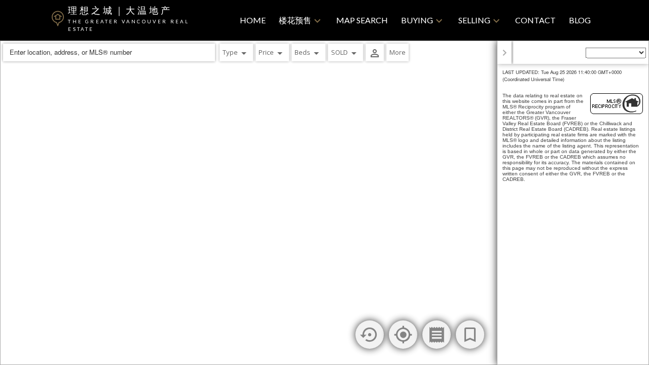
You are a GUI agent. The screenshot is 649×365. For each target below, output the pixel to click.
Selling (474, 20)
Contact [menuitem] (535, 20)
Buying (417, 20)
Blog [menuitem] (580, 20)
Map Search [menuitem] (362, 20)
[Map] (324, 202)
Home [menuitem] (253, 20)
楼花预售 (295, 20)
